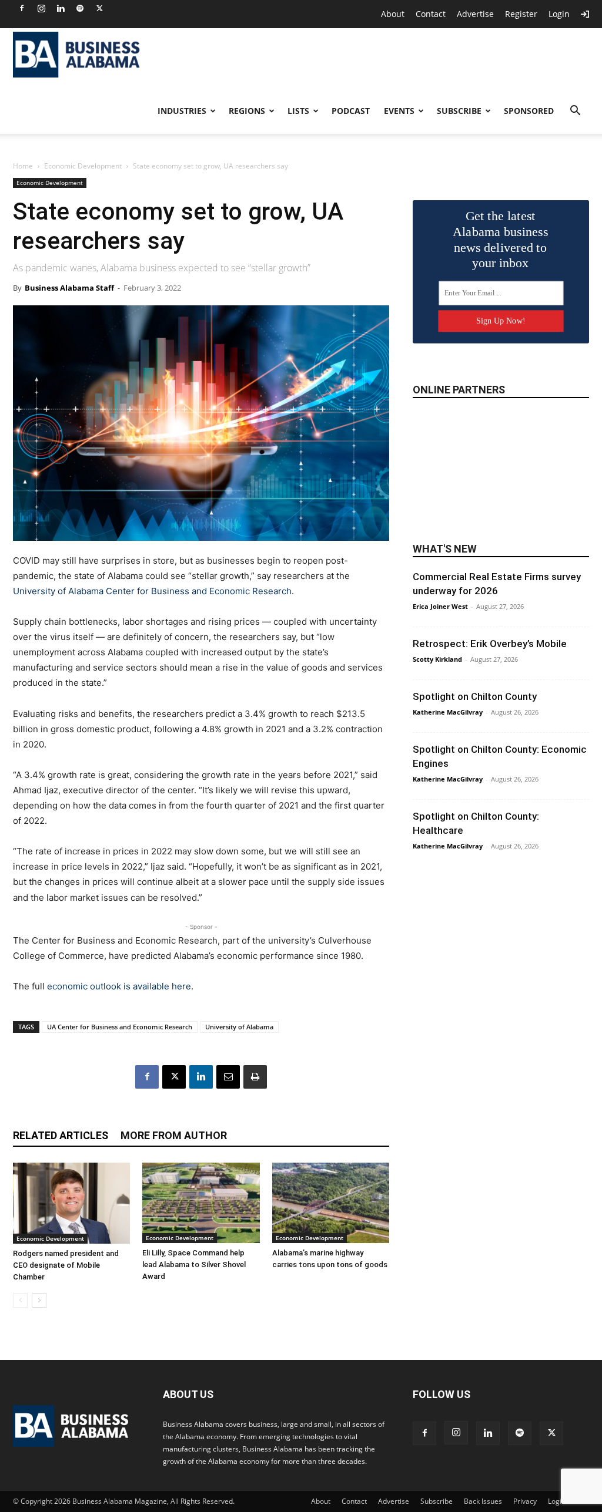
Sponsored (529, 110)
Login (559, 13)
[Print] (255, 1077)
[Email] (228, 1077)
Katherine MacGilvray (448, 712)
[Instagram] (41, 8)
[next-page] (39, 1300)
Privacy (525, 1501)
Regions (247, 110)
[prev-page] (20, 1300)
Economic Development (83, 166)
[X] (99, 8)
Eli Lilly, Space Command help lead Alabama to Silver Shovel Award (194, 1264)
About (392, 13)
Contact (431, 13)
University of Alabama (239, 1026)
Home (23, 166)
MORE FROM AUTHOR (174, 1135)
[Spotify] (80, 8)
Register (521, 13)
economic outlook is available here (119, 986)
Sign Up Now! (500, 320)
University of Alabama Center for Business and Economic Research (152, 591)
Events (399, 110)
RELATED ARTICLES (60, 1135)
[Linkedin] (60, 8)
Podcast (351, 110)
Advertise (475, 13)
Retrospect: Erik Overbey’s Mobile (490, 643)
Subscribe (459, 110)
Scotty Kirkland (437, 659)
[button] (575, 111)
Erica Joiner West (440, 606)
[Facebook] (22, 8)
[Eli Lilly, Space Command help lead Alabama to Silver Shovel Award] (200, 1203)
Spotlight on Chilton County (475, 696)
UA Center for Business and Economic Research (119, 1026)
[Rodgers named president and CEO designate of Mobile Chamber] (71, 1203)
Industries (182, 110)
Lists (298, 110)
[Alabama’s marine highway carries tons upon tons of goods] (330, 1203)
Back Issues (483, 1501)
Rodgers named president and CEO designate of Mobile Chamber (66, 1265)
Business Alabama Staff (69, 287)
